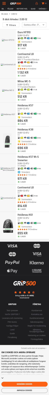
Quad (33, 9)
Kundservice (37, 310)
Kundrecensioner (37, 318)
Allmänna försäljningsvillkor (36, 330)
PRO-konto (12, 322)
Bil (3, 9)
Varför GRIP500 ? (12, 314)
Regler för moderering (37, 325)
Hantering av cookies (37, 335)
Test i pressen (12, 310)
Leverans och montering (12, 318)
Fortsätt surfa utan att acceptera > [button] (33, 348)
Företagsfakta (37, 339)
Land (12, 329)
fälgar (10, 9)
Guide (12, 333)
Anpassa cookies (24, 390)
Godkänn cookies (24, 384)
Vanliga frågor (12, 325)
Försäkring (12, 337)
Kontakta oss (36, 314)
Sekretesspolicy (36, 322)
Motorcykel (22, 9)
